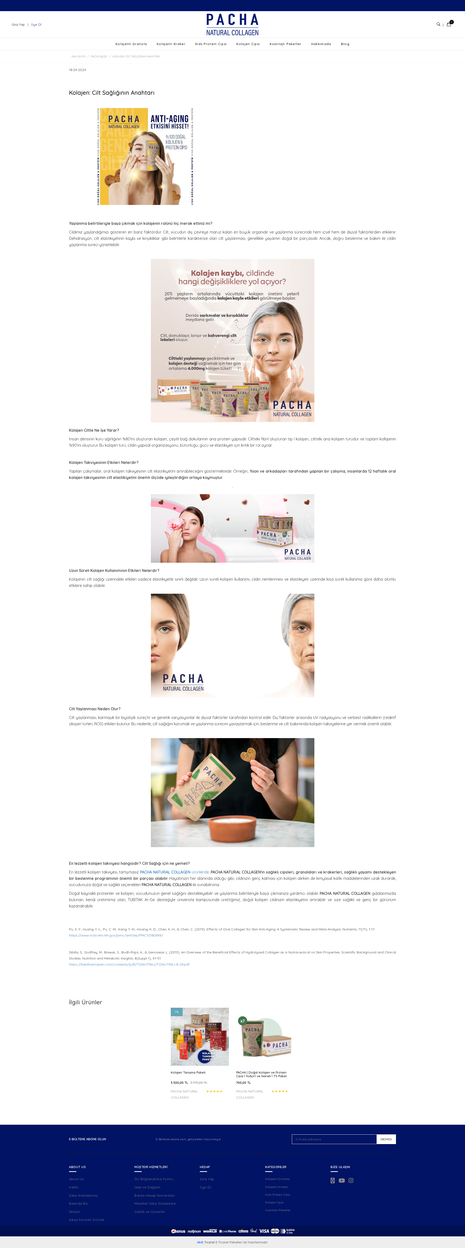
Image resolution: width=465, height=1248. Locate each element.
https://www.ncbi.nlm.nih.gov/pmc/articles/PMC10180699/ (116, 935)
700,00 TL (243, 1082)
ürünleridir (200, 872)
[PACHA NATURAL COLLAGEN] (232, 24)
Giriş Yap (19, 24)
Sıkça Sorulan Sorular (87, 1220)
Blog (345, 44)
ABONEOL (386, 1139)
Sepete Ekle (200, 1058)
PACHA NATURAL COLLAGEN (166, 872)
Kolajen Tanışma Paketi (188, 1072)
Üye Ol (35, 24)
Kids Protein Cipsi (211, 44)
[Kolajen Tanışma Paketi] (200, 1037)
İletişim (74, 1212)
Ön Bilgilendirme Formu (153, 1179)
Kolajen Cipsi (248, 44)
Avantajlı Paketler (285, 44)
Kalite (73, 1187)
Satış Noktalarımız (83, 1195)
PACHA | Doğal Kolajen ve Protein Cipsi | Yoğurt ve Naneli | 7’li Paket (261, 1074)
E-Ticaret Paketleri (229, 1242)
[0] (449, 25)
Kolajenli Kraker (171, 44)
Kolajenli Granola (131, 44)
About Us (76, 1179)
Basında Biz (78, 1203)
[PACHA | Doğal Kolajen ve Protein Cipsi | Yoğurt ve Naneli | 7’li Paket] (265, 1037)
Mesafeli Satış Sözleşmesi (155, 1203)
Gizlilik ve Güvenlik (149, 1212)
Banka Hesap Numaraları (154, 1195)
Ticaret (206, 1242)
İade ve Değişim (147, 1187)
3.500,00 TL (189, 1082)
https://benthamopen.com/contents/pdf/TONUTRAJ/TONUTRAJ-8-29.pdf (129, 964)
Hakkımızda (321, 44)
